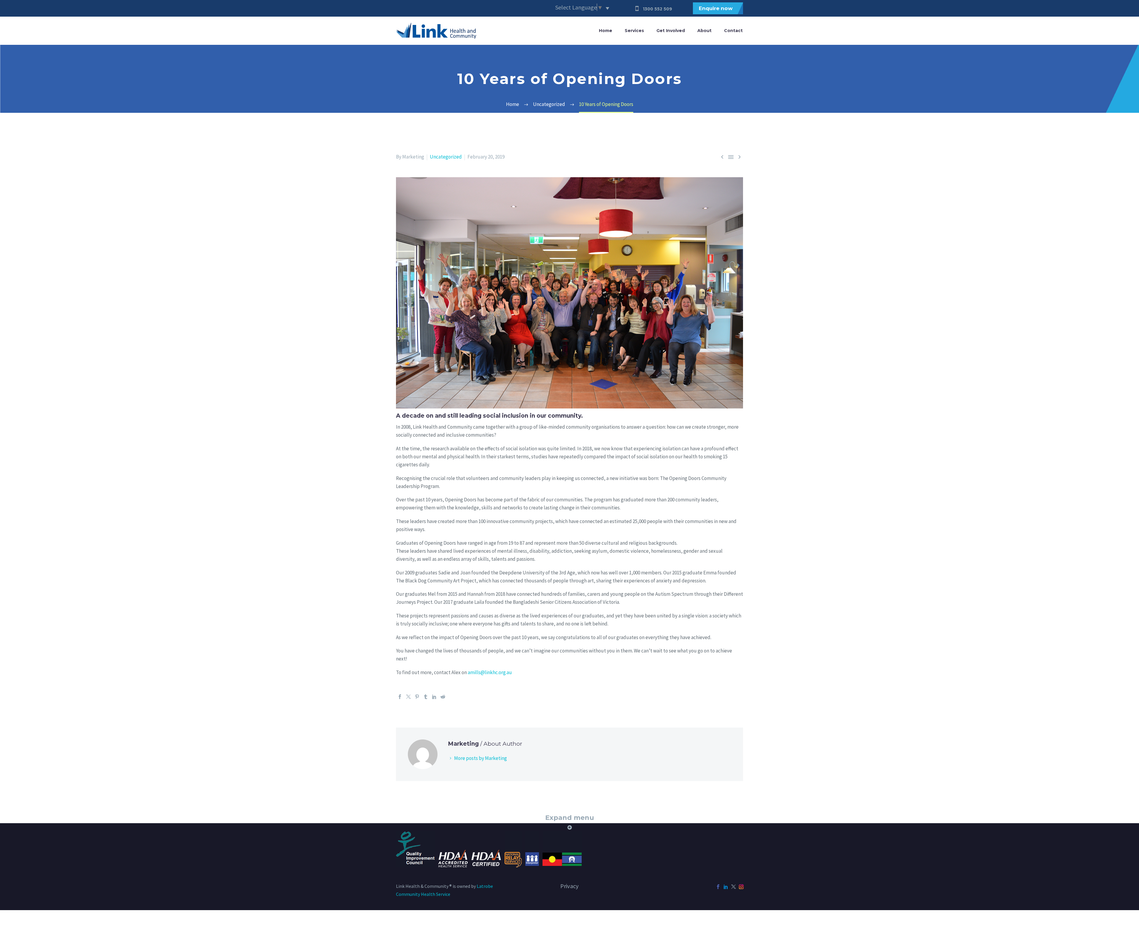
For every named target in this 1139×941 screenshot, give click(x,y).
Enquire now (716, 8)
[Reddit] (442, 696)
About (704, 30)
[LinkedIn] (434, 696)
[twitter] (733, 886)
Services (634, 30)
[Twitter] (408, 696)
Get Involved (670, 30)
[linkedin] (725, 886)
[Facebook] (399, 696)
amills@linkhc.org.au (490, 672)
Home (605, 30)
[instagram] (741, 886)
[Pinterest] (417, 696)
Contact (733, 30)
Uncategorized (446, 156)
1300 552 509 (657, 9)
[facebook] (718, 886)
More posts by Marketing (480, 758)
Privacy (569, 886)
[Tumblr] (425, 696)
